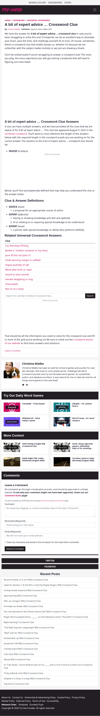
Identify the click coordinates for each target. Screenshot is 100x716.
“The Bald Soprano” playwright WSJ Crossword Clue (29, 627)
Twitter (50, 560)
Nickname (15, 521)
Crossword (19, 20)
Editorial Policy (23, 701)
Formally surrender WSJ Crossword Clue (23, 606)
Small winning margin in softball (23, 260)
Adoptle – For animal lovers (82, 404)
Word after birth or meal (18, 269)
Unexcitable (11, 284)
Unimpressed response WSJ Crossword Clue (25, 590)
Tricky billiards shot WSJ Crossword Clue (23, 673)
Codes (67, 2)
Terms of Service (58, 501)
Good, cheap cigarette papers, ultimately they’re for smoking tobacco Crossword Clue (83, 447)
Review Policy (8, 701)
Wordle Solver (37, 2)
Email (13, 531)
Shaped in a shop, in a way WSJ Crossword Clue (27, 678)
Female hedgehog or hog (19, 279)
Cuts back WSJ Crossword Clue (19, 654)
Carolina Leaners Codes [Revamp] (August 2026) (83, 459)
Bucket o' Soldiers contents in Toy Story (26, 250)
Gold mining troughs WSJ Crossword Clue (33, 444)
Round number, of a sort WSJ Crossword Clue (26, 579)
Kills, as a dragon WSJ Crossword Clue (22, 601)
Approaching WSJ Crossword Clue (20, 595)
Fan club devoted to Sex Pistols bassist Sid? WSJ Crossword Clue (35, 611)
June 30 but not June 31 (18, 255)
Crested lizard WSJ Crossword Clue (21, 648)
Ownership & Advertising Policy (40, 697)
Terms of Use (38, 701)
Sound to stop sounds (17, 274)
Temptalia (23, 704)
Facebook (50, 566)
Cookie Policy (63, 697)
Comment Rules (13, 495)
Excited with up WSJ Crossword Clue (21, 638)
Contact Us (17, 697)
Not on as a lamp (14, 288)
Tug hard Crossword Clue (16, 683)
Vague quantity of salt (17, 264)
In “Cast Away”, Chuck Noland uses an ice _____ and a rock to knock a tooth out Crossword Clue (48, 666)
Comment (9, 504)
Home (7, 20)
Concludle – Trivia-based (33, 403)
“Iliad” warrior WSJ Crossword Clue (21, 632)
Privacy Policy (45, 501)
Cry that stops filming (16, 245)
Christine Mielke (14, 29)
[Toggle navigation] (94, 9)
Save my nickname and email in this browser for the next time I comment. (43, 542)
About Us (6, 697)
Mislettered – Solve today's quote (31, 419)
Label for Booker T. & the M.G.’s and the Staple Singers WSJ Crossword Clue (40, 585)
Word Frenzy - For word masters (83, 419)
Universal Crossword (38, 20)
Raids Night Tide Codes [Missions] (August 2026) (33, 459)
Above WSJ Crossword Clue (17, 659)
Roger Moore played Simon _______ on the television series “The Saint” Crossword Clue (46, 616)
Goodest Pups (36, 704)
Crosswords (55, 2)
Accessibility (53, 701)
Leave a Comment (12, 351)
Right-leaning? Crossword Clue (19, 622)
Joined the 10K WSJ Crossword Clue (21, 643)
